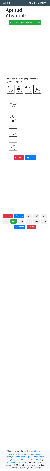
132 (36, 216)
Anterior (18, 157)
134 (5, 221)
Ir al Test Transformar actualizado (25, 22)
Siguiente (31, 157)
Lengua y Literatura (15, 459)
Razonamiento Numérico (18, 454)
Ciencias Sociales (15, 462)
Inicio (8, 3)
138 (36, 221)
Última (31, 227)
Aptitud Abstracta (35, 451)
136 (21, 221)
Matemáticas (38, 457)
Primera (8, 216)
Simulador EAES (37, 3)
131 (28, 216)
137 (28, 221)
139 (44, 221)
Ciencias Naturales (33, 459)
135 (13, 221)
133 (44, 216)
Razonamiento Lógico (22, 457)
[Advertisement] (25, 51)
